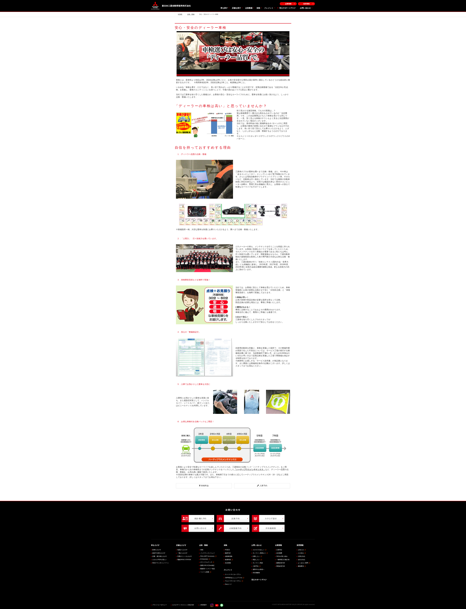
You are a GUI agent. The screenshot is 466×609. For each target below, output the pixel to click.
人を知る (301, 553)
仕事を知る (301, 556)
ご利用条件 (203, 605)
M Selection (204, 559)
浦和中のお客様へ (258, 569)
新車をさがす (156, 550)
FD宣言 (227, 550)
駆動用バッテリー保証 (207, 569)
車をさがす (155, 545)
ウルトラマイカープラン (233, 581)
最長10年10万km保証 (207, 565)
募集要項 (301, 566)
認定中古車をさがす (158, 553)
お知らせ (301, 550)
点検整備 (248, 8)
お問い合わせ (305, 8)
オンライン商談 (258, 563)
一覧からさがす (182, 553)
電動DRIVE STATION (184, 559)
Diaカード (228, 584)
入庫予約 (263, 486)
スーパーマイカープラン (233, 574)
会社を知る (301, 559)
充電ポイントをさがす (184, 556)
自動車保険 (228, 556)
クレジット (268, 8)
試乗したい (256, 556)
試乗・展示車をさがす (159, 556)
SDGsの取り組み (281, 556)
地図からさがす (182, 550)
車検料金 (204, 486)
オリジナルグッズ (206, 562)
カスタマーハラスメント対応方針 (183, 605)
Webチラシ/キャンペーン (160, 563)
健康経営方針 (280, 563)
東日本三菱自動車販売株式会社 (176, 5)
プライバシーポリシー (159, 605)
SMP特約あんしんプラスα (233, 578)
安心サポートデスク (287, 8)
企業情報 (288, 4)
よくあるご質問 (303, 563)
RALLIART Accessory (207, 556)
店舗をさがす (181, 545)
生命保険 (228, 563)
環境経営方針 (280, 566)
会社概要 (279, 553)
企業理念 (279, 550)
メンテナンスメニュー (207, 553)
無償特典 (228, 559)
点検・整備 (190, 14)
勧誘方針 (228, 553)
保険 (258, 8)
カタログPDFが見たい (159, 559)
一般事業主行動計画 (282, 559)
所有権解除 (256, 573)
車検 (201, 550)
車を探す (224, 8)
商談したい (256, 559)
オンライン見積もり (259, 553)
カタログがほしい (258, 550)
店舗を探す (236, 8)
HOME (180, 14)
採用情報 (306, 4)
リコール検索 (204, 572)
